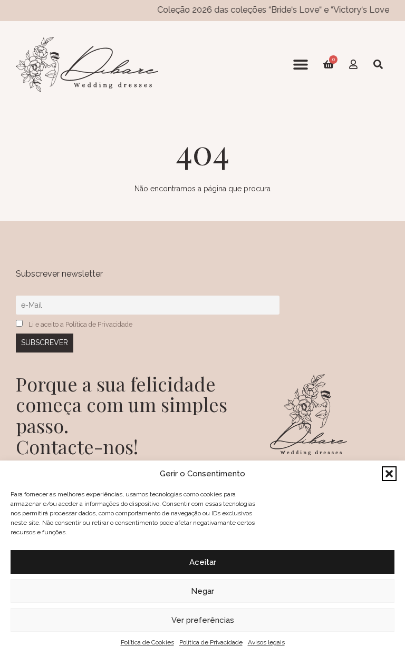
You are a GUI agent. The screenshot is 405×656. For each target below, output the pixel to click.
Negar (202, 591)
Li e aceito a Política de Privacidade (80, 324)
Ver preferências (202, 620)
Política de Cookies (147, 642)
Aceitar (202, 562)
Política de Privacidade (211, 642)
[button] (389, 473)
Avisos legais (266, 642)
